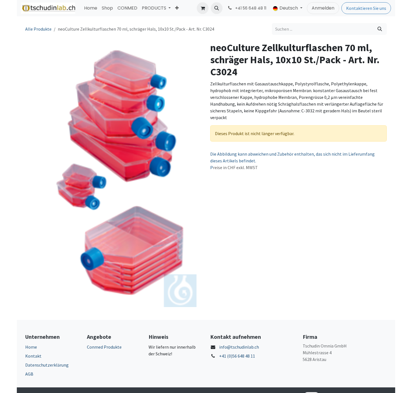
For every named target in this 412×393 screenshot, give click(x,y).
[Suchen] (380, 29)
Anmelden (323, 8)
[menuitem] (90, 8)
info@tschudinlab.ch (239, 347)
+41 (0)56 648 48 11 (237, 356)
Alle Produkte (38, 29)
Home (31, 347)
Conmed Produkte (104, 347)
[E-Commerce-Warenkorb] (203, 8)
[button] (217, 8)
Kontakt (33, 356)
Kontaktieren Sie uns (366, 8)
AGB (29, 374)
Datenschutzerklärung (47, 365)
